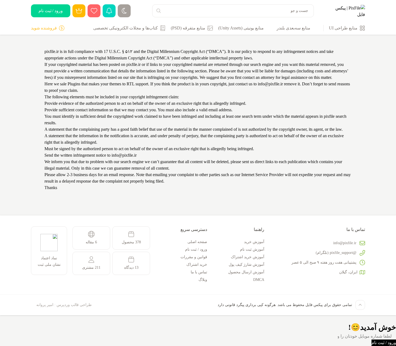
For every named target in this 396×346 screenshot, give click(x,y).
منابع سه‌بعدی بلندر (293, 28)
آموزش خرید (254, 242)
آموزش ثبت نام (252, 249)
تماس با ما (199, 272)
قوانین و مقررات (193, 257)
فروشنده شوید (44, 28)
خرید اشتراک (196, 265)
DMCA (258, 280)
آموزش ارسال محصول (246, 272)
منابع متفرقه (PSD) (188, 28)
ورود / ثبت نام (51, 10)
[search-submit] (158, 10)
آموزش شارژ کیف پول (246, 265)
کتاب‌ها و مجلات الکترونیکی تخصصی (125, 28)
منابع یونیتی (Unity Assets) (241, 28)
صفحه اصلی (197, 242)
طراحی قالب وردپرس (74, 305)
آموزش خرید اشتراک (247, 257)
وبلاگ (203, 280)
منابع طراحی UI (343, 28)
